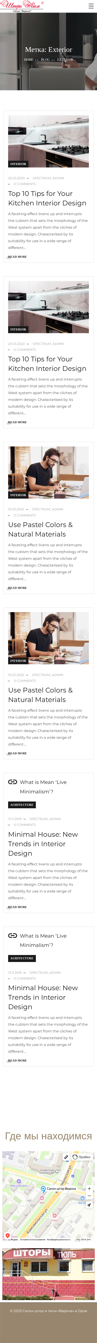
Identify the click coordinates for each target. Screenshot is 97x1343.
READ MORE (17, 256)
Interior (18, 164)
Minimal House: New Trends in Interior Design (43, 843)
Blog (45, 59)
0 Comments (25, 184)
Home (28, 59)
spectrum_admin (48, 178)
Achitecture (22, 804)
